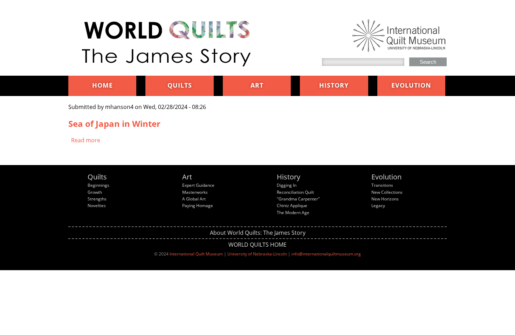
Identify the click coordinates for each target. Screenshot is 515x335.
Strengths (97, 199)
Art (256, 85)
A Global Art (194, 199)
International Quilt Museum (196, 254)
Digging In (286, 185)
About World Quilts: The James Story (257, 233)
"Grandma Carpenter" (298, 199)
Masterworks (195, 192)
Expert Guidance (198, 185)
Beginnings (98, 185)
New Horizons (385, 199)
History (334, 85)
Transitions (382, 185)
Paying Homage (197, 205)
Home (102, 85)
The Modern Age (293, 213)
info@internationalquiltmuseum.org (326, 254)
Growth (95, 192)
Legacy (378, 205)
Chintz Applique (292, 205)
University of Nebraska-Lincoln (257, 254)
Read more (85, 140)
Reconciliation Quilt (295, 192)
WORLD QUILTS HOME (257, 244)
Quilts (179, 85)
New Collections (387, 192)
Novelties (97, 205)
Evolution (411, 85)
